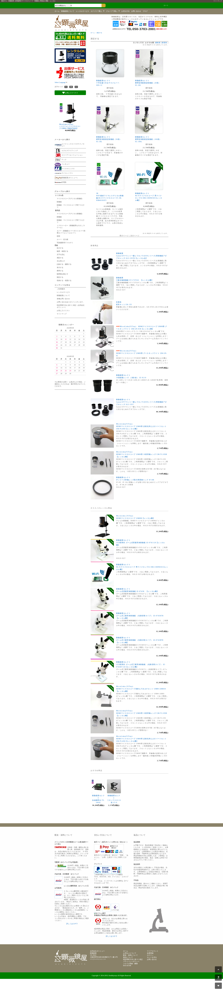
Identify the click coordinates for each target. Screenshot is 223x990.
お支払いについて (129, 953)
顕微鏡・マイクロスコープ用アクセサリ (70, 206)
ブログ (145, 11)
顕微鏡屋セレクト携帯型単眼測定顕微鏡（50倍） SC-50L (108, 139)
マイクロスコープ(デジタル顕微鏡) (69, 198)
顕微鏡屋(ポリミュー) (69, 178)
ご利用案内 (61, 289)
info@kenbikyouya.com (98, 959)
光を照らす (62, 261)
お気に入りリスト (71, 93)
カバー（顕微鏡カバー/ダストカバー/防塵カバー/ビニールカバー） (71, 232)
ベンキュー (66, 164)
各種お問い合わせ (63, 299)
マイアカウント (152, 951)
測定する (99, 32)
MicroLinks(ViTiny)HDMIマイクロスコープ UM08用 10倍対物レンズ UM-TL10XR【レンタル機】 (141, 454)
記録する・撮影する (64, 264)
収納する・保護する (64, 280)
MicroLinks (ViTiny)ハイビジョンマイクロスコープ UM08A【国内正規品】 (69, 126)
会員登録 (150, 953)
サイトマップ (217, 1)
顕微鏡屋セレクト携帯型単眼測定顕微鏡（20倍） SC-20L (147, 83)
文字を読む (61, 254)
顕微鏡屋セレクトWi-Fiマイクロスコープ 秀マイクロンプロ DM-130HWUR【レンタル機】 (142, 567)
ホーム (57, 11)
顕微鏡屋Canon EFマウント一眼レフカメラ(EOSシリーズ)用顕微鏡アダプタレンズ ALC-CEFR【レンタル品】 (141, 255)
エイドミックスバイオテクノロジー (73, 145)
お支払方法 (125, 11)
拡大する (60, 248)
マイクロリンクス (68, 169)
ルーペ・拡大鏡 (62, 239)
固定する (60, 277)
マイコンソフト (67, 173)
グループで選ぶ (112, 11)
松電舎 (64, 182)
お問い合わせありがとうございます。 (70, 302)
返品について (128, 957)
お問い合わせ (136, 11)
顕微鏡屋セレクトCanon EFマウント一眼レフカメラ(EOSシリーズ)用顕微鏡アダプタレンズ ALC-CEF (141, 402)
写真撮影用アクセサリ (65, 243)
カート (166, 5)
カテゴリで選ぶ (97, 11)
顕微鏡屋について (67, 11)
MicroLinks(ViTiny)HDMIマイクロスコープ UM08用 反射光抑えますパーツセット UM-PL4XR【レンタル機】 (141, 426)
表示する (60, 267)
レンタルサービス (82, 11)
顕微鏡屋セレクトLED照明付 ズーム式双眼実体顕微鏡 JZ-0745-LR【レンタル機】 (140, 542)
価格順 (158, 43)
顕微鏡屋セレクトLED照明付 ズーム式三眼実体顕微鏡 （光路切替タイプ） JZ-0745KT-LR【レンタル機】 (141, 664)
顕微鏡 (59, 202)
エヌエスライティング (70, 150)
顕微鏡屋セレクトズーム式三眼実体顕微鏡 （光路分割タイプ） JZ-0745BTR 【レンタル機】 (140, 640)
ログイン (150, 955)
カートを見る (152, 957)
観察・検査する (62, 251)
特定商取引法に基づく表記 (133, 959)
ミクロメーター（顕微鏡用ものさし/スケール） (71, 226)
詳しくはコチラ (72, 924)
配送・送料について (130, 955)
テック (64, 159)
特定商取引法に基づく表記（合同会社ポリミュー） (70, 306)
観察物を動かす (62, 274)
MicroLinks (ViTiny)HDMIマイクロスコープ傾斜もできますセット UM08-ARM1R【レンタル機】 (141, 689)
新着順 (164, 43)
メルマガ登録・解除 (130, 963)
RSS (124, 965)
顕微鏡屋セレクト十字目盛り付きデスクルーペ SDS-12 (107, 83)
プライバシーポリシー (131, 961)
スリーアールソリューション (72, 155)
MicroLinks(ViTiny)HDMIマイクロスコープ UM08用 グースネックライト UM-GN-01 (141, 353)
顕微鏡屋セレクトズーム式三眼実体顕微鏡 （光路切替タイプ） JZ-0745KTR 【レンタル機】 (140, 615)
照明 (58, 236)
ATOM (128, 965)
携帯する (60, 271)
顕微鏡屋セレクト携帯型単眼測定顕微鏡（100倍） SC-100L (148, 139)
